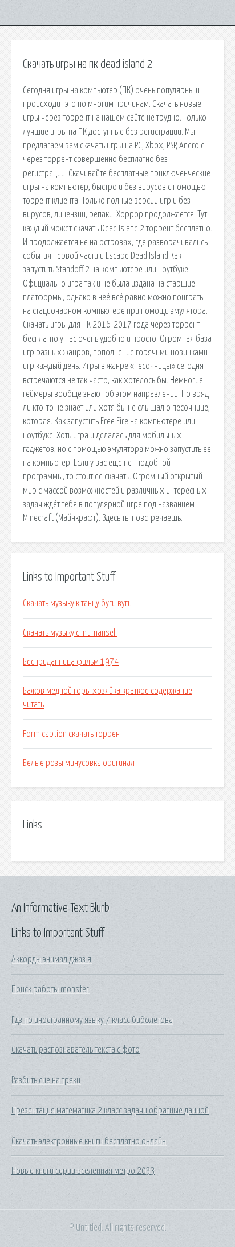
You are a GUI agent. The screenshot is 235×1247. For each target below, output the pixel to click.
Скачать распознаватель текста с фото (75, 1049)
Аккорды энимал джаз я (51, 959)
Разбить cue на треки (45, 1080)
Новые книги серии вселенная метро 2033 (83, 1170)
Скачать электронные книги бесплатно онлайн (88, 1141)
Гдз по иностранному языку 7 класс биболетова (92, 1020)
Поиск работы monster (50, 989)
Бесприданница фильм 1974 (71, 661)
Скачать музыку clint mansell (70, 632)
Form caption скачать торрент (73, 734)
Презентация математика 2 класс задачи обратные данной (110, 1110)
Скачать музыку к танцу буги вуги (77, 603)
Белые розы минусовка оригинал (79, 763)
